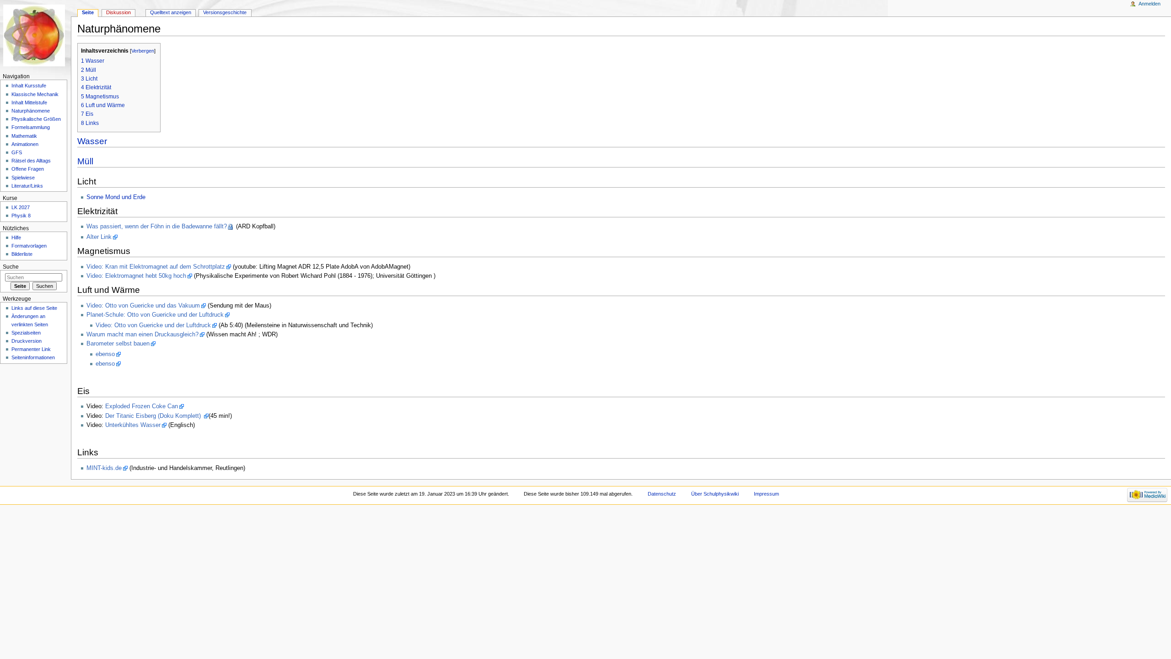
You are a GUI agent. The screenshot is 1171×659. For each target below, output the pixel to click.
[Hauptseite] (35, 35)
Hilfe (16, 237)
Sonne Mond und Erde (115, 197)
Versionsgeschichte (225, 12)
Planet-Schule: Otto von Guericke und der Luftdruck (155, 315)
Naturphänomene (30, 110)
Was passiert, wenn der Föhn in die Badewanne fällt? (156, 226)
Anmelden (1149, 3)
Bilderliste (21, 254)
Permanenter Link (31, 349)
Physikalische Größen (36, 119)
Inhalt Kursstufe (28, 85)
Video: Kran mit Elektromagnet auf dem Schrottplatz (155, 267)
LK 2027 (20, 207)
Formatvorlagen (29, 245)
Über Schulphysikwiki (715, 494)
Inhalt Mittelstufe (29, 102)
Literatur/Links (27, 186)
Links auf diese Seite (34, 308)
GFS (16, 152)
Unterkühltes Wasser (133, 425)
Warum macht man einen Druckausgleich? (142, 334)
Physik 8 (21, 215)
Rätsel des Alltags (31, 160)
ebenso (105, 354)
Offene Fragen (27, 169)
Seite (88, 12)
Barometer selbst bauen (118, 343)
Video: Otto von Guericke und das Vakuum (143, 305)
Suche (11, 267)
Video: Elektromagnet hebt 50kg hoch (136, 276)
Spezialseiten (26, 332)
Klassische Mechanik (35, 94)
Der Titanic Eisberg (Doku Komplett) (154, 416)
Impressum (766, 494)
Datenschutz (662, 494)
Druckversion (26, 341)
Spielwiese (23, 177)
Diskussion (118, 12)
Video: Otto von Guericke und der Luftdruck (153, 325)
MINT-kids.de (104, 468)
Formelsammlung (30, 127)
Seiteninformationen (33, 357)
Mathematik (24, 136)
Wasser (92, 141)
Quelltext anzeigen (170, 12)
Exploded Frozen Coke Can (141, 406)
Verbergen (142, 51)
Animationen (24, 144)
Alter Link (99, 237)
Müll (85, 161)
